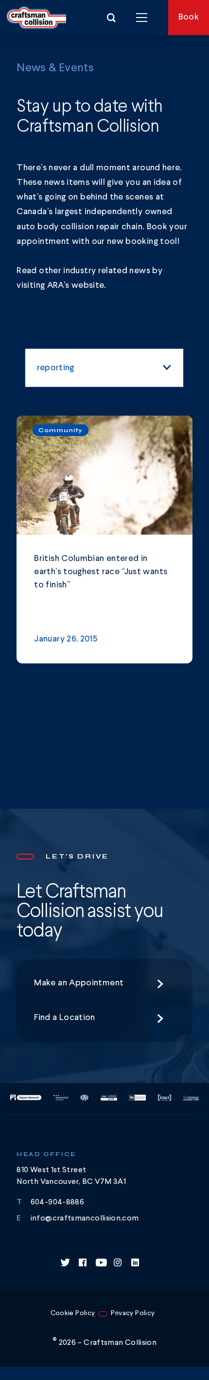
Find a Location (64, 1017)
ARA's (59, 285)
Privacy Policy (133, 1313)
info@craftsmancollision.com (85, 1218)
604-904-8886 (57, 1202)
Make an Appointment (78, 983)
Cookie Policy (73, 1313)
